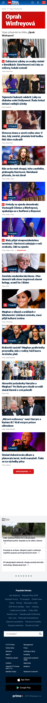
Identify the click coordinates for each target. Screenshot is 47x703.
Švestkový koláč (32, 625)
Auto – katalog (32, 607)
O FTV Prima (10, 645)
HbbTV (8, 654)
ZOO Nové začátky (16, 607)
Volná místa (10, 648)
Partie (12, 603)
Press (26, 648)
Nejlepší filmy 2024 (30, 595)
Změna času (37, 599)
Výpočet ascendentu (14, 622)
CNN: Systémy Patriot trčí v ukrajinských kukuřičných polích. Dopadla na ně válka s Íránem (22, 539)
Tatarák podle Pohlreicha (29, 614)
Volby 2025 (33, 610)
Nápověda (27, 663)
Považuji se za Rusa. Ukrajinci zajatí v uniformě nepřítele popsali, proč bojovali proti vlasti (22, 551)
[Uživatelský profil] (37, 2)
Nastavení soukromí (31, 671)
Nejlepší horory (11, 599)
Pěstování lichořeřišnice (28, 618)
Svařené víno (12, 614)
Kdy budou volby (30, 603)
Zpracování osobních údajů (31, 659)
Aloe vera (12, 618)
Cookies (8, 663)
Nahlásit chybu (11, 671)
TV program (25, 599)
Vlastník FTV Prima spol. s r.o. (12, 667)
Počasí (19, 603)
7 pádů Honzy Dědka (17, 610)
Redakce (27, 666)
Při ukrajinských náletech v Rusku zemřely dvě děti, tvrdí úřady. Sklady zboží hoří (23, 563)
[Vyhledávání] (32, 2)
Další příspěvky (22, 471)
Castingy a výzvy (29, 651)
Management (28, 645)
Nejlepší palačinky (15, 625)
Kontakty (27, 654)
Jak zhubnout (14, 595)
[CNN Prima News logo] (13, 3)
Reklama (9, 651)
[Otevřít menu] (3, 2)
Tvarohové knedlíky (33, 622)
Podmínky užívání (12, 658)
